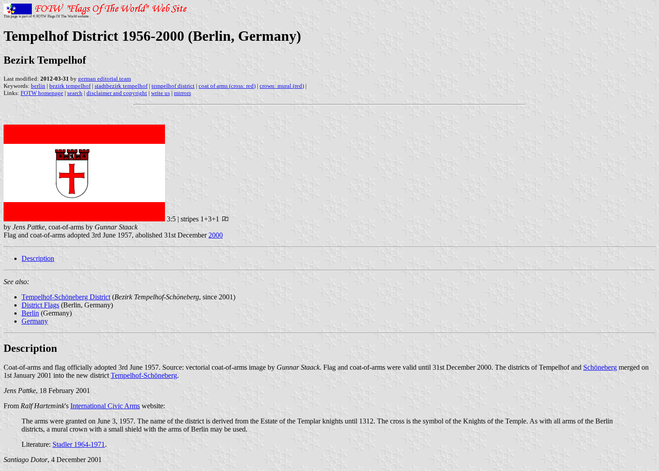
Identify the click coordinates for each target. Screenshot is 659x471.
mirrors (182, 93)
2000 (215, 235)
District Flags (40, 305)
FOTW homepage (42, 93)
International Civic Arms (105, 406)
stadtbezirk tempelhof (121, 85)
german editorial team (104, 78)
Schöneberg (600, 367)
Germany (35, 321)
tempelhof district (173, 85)
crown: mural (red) (282, 85)
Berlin (30, 313)
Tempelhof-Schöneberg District (66, 297)
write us (160, 93)
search (74, 93)
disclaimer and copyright (117, 93)
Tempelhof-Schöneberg (144, 375)
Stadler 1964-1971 (78, 444)
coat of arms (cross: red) (227, 85)
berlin (38, 85)
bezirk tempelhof (70, 85)
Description (38, 258)
